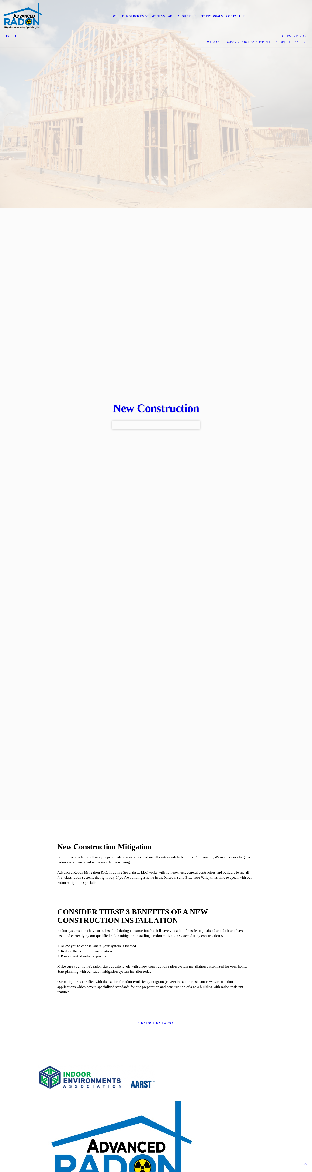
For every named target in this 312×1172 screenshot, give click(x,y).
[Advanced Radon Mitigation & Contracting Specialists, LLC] (22, 16)
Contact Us (235, 16)
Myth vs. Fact (162, 16)
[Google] (14, 36)
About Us (184, 16)
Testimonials (211, 16)
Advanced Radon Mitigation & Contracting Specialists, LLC (258, 42)
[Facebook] (7, 36)
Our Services (133, 16)
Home (114, 16)
